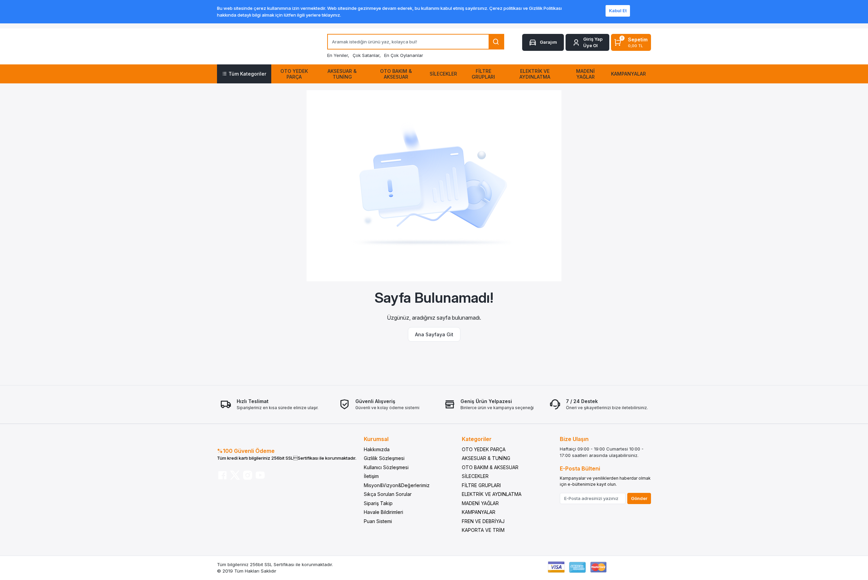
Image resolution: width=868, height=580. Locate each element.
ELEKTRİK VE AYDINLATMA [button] (534, 74)
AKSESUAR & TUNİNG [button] (342, 74)
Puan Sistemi (378, 521)
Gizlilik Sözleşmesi (384, 458)
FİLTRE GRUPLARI (481, 485)
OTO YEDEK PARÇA (484, 449)
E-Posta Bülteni (580, 468)
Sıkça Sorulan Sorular (388, 494)
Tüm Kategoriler (247, 74)
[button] (587, 42)
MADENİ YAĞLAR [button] (585, 74)
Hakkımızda (377, 449)
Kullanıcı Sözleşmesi (386, 467)
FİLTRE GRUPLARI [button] (483, 74)
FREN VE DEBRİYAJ (483, 521)
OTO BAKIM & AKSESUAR (490, 467)
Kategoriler (477, 439)
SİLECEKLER (475, 476)
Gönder (639, 498)
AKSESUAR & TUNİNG (486, 458)
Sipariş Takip (378, 503)
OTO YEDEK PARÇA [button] (294, 74)
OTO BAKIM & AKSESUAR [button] (396, 74)
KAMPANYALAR (478, 512)
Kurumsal (376, 439)
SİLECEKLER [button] (443, 74)
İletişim (371, 476)
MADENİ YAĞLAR (480, 503)
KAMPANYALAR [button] (628, 74)
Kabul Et (618, 10)
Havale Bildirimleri (383, 512)
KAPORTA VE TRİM (483, 530)
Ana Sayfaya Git (434, 334)
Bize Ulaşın (574, 439)
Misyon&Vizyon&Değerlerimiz (397, 485)
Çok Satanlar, (367, 55)
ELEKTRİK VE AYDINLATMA (491, 494)
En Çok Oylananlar (403, 55)
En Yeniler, (338, 55)
